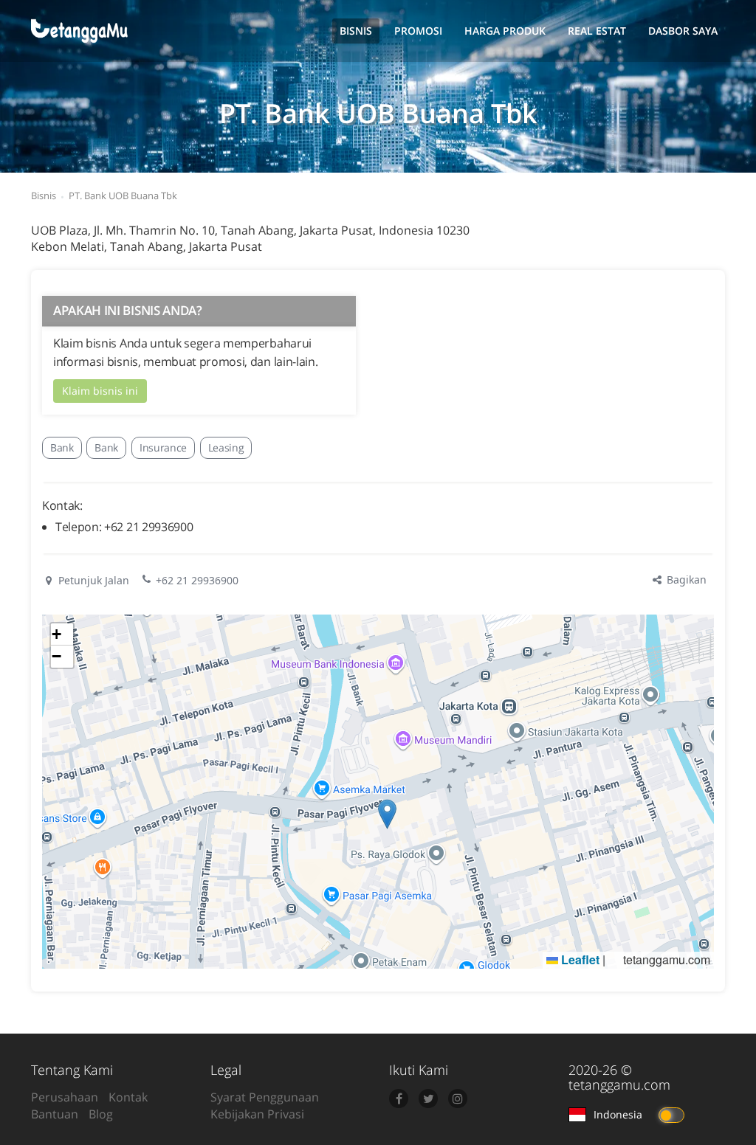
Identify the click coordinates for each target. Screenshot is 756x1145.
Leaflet (578, 959)
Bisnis (356, 31)
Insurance (163, 447)
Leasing (226, 447)
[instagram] (457, 1098)
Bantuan (54, 1114)
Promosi (418, 31)
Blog (101, 1114)
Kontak (128, 1097)
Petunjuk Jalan (92, 580)
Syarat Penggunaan (264, 1097)
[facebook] (398, 1098)
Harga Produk (505, 31)
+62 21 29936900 (197, 580)
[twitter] (428, 1098)
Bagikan (685, 579)
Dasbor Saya (683, 31)
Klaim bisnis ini (100, 391)
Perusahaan (64, 1097)
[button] (387, 814)
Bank (62, 447)
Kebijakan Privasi (257, 1114)
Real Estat (597, 31)
